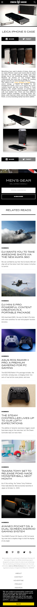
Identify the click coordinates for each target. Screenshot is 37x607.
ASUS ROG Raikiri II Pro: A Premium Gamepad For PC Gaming (15, 364)
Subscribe (18, 197)
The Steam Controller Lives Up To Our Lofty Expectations (17, 419)
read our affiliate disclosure (16, 566)
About (18, 573)
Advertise (19, 581)
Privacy (18, 584)
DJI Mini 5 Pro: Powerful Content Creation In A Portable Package (16, 308)
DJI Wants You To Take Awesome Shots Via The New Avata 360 (18, 254)
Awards (18, 588)
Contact (18, 577)
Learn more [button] (14, 600)
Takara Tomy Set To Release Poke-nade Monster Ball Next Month (16, 475)
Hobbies (5, 248)
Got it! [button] (18, 604)
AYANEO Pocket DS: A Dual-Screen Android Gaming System (18, 529)
